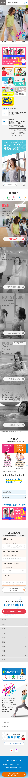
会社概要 (11, 764)
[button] (4, 184)
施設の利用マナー (6, 726)
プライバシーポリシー (20, 764)
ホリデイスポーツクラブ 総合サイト (14, 743)
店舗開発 (5, 764)
